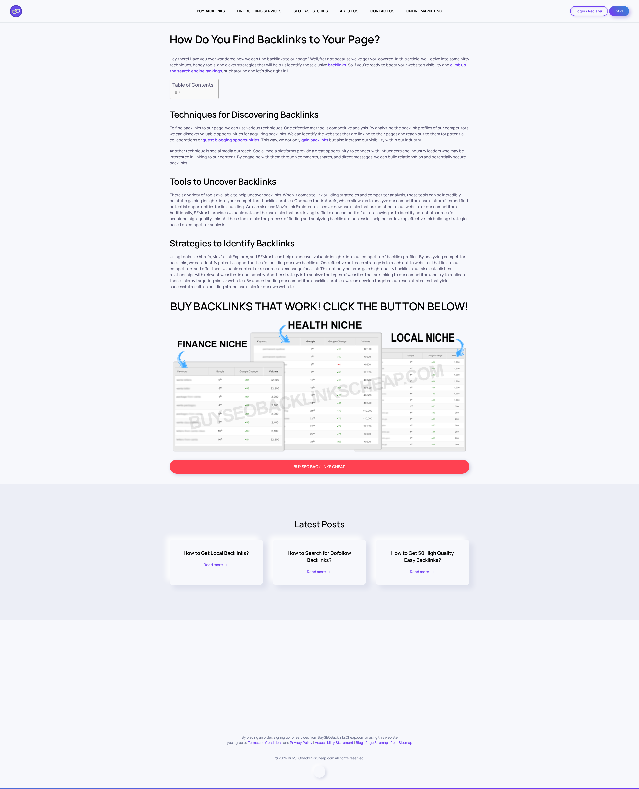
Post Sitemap (401, 742)
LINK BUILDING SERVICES (259, 11)
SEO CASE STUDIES (310, 11)
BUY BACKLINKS (211, 11)
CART (619, 11)
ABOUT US (349, 11)
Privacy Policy (301, 742)
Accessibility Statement (334, 742)
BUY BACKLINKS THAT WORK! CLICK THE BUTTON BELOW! (319, 306)
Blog (359, 742)
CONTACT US (382, 11)
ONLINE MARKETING (424, 11)
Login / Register (589, 11)
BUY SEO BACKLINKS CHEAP (319, 466)
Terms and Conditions (265, 742)
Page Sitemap (376, 742)
